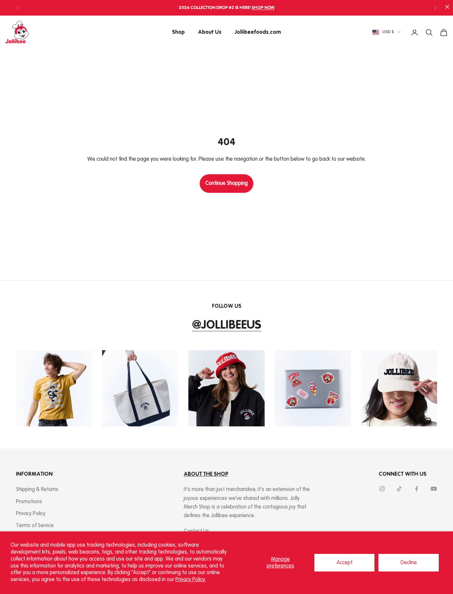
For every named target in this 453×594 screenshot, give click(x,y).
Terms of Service (35, 525)
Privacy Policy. (190, 579)
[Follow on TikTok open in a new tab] (399, 488)
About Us (210, 32)
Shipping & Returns (37, 489)
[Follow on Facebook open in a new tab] (416, 488)
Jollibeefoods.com (258, 32)
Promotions (29, 501)
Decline (409, 562)
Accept (345, 562)
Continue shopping (226, 183)
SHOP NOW (263, 8)
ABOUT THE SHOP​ (206, 474)
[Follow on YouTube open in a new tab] (433, 488)
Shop (178, 32)
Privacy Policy (30, 513)
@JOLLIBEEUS (226, 325)
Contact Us (196, 531)
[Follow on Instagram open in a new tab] (382, 488)
